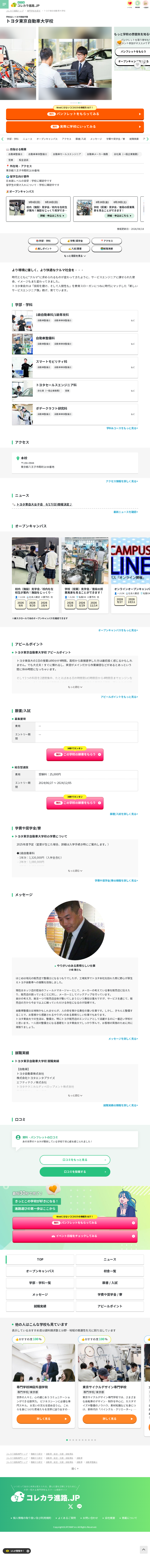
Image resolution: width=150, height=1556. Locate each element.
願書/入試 (81, 138)
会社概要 (110, 1518)
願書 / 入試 (110, 1283)
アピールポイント (109, 1306)
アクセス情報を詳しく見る (121, 481)
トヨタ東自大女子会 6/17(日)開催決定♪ (44, 504)
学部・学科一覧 (40, 1283)
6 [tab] (81, 103)
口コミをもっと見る (75, 1160)
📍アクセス (107, 240)
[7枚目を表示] (86, 1440)
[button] (2, 139)
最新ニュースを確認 (124, 512)
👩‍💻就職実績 (107, 248)
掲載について (129, 1518)
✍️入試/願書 (75, 248)
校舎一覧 (110, 1271)
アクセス (66, 138)
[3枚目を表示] (73, 1440)
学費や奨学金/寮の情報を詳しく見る (115, 880)
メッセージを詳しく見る (122, 1039)
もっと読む (74, 687)
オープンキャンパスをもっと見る (117, 630)
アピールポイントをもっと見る (118, 697)
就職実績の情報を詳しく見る (119, 1105)
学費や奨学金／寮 (115, 138)
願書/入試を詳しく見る (123, 814)
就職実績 (134, 138)
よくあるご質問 (67, 1518)
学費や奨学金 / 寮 (110, 1295)
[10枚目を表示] (95, 1440)
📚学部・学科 (43, 240)
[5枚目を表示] (79, 1440)
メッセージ (96, 138)
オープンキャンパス (47, 138)
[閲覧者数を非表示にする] (28, 1551)
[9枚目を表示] (92, 1440)
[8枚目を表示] (89, 1440)
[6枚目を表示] (82, 1440)
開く (74, 1468)
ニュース (27, 138)
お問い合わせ (90, 1518)
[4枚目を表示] (76, 1440)
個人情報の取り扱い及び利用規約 (32, 1518)
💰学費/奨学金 (75, 240)
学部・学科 (13, 138)
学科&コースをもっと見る (121, 428)
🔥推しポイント (43, 248)
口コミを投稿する (75, 1171)
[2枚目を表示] (70, 1440)
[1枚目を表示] (67, 1440)
